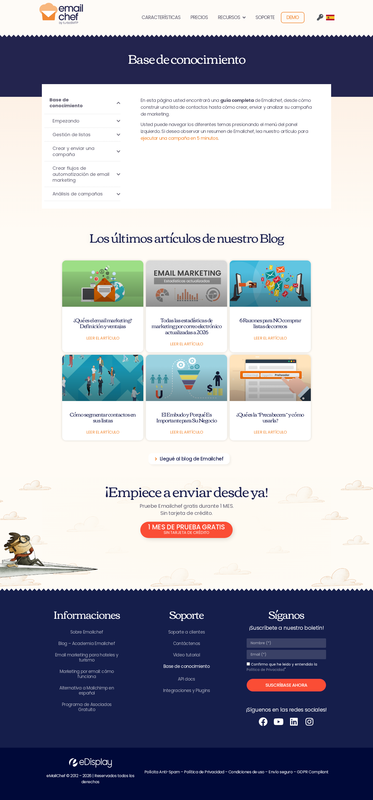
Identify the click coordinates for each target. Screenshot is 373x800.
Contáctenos (186, 643)
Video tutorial (186, 655)
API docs (186, 679)
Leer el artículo (102, 338)
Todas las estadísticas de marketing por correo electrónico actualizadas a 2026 (186, 325)
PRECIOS (199, 17)
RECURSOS (229, 17)
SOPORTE (265, 17)
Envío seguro (280, 772)
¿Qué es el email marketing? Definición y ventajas (103, 323)
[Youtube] (279, 721)
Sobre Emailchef (86, 632)
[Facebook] (263, 721)
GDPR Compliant (313, 772)
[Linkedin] (294, 721)
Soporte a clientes (186, 632)
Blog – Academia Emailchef (86, 643)
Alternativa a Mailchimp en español (86, 690)
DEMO (292, 17)
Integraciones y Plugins (186, 690)
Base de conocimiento (186, 666)
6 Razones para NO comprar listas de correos (270, 323)
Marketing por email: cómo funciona (87, 674)
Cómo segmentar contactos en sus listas (103, 417)
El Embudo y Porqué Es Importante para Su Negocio (186, 417)
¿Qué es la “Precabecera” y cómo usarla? (270, 417)
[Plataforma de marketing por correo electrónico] (61, 14)
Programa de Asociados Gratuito (86, 707)
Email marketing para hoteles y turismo (86, 657)
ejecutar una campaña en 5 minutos (179, 138)
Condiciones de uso (246, 772)
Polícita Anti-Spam (162, 772)
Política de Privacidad (265, 669)
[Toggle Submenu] (111, 103)
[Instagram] (309, 721)
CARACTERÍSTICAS (161, 17)
